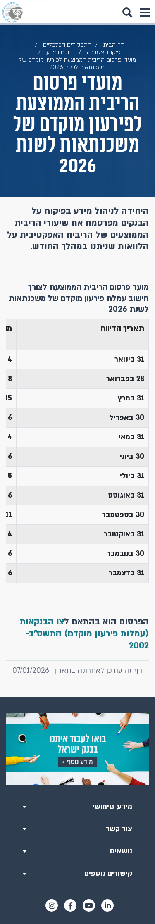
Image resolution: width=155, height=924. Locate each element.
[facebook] (70, 905)
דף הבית (113, 45)
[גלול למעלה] (77, 696)
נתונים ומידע (60, 52)
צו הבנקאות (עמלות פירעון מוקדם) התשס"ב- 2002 (84, 634)
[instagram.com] (51, 905)
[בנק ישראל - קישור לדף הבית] (12, 12)
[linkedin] (107, 905)
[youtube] (89, 905)
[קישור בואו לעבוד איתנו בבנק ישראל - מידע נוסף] (77, 749)
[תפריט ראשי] (144, 12)
